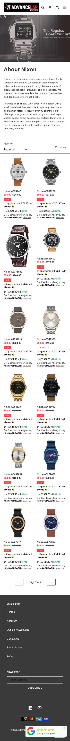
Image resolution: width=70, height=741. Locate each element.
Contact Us (13, 638)
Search (11, 611)
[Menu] (64, 7)
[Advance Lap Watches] (31, 735)
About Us (12, 620)
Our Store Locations (18, 629)
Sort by (8, 144)
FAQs (10, 656)
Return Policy (14, 647)
